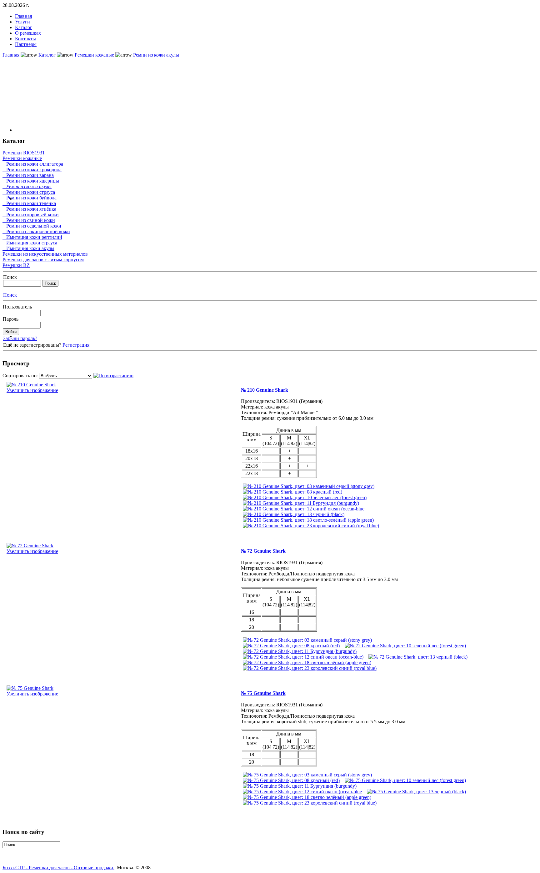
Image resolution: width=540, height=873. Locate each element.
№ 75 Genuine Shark (263, 693)
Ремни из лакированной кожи (36, 231)
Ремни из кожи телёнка (29, 203)
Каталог (47, 55)
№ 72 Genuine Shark (263, 551)
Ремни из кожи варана (28, 175)
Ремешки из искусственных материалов (45, 254)
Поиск (10, 277)
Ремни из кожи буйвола (29, 197)
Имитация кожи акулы (28, 248)
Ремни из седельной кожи (31, 225)
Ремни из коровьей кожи (30, 214)
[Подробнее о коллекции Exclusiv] (276, 97)
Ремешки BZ (16, 265)
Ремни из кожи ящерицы (30, 180)
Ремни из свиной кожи (28, 220)
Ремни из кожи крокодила (32, 169)
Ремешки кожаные (94, 55)
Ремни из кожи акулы (156, 55)
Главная (10, 55)
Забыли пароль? (20, 338)
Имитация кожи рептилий (32, 237)
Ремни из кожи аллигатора (32, 164)
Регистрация (75, 345)
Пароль (10, 319)
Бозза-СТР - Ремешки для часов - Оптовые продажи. (58, 867)
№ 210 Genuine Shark (264, 390)
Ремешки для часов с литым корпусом (43, 259)
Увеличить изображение (32, 390)
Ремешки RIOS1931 (23, 152)
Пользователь (17, 306)
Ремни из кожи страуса (28, 192)
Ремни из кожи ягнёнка (29, 209)
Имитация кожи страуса (29, 242)
